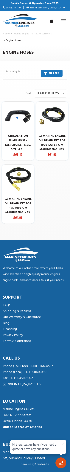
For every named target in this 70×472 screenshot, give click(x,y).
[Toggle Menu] (63, 21)
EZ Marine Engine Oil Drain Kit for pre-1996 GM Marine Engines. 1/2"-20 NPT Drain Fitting (18, 206)
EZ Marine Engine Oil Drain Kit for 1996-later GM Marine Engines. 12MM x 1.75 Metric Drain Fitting (52, 143)
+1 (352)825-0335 (29, 384)
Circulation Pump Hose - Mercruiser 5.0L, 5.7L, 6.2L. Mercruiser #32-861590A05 (18, 143)
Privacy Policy (13, 335)
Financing (10, 329)
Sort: (29, 93)
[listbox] (50, 93)
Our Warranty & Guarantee (22, 317)
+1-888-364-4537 (41, 366)
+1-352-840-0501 (35, 372)
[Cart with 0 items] (51, 21)
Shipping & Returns (17, 311)
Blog (6, 323)
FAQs (6, 305)
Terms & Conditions (17, 341)
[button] (35, 73)
